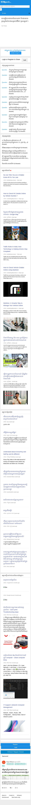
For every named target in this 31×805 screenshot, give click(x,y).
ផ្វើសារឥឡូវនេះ (16, 53)
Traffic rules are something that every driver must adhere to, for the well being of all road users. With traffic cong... (15, 258)
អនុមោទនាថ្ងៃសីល (10, 580)
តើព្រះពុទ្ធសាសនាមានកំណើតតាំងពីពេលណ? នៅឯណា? (14, 522)
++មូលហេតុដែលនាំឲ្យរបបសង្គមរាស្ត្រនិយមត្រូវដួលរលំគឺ (11, 543)
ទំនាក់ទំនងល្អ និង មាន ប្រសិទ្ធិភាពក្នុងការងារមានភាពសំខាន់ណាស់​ (15, 339)
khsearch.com (10, 764)
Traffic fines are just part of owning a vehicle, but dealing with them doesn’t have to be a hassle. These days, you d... (14, 276)
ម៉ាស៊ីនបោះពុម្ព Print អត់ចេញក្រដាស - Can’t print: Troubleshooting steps (13, 609)
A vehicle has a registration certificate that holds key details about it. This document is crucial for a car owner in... (15, 202)
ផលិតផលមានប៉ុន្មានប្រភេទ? (13, 500)
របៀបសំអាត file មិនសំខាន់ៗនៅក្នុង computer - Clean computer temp (14, 657)
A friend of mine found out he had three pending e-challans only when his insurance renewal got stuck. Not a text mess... (15, 184)
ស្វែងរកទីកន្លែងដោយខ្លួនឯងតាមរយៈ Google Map (13, 213)
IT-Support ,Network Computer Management (13, 706)
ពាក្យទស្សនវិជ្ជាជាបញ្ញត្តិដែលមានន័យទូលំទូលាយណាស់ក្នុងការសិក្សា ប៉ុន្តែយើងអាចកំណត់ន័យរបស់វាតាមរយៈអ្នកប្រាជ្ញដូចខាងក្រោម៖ (15, 441)
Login (24, 60)
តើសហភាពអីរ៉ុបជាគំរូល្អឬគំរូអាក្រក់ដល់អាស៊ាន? (13, 417)
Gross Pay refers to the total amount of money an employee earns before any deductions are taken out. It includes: (14, 462)
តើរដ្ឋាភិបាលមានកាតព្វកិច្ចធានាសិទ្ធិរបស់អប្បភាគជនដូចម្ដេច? (14, 472)
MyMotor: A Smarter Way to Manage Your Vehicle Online (13, 304)
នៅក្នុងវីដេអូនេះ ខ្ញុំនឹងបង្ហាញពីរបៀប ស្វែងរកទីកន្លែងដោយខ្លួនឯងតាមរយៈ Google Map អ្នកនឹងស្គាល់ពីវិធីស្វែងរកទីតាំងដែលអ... (15, 221)
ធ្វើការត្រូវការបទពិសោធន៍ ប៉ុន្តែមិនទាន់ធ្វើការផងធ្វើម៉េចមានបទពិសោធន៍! (15, 376)
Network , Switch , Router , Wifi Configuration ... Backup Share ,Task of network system (14, 715)
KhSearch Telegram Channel (15, 752)
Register (15, 744)
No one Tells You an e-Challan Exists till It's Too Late (13, 176)
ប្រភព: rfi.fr (6, 424)
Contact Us (11, 795)
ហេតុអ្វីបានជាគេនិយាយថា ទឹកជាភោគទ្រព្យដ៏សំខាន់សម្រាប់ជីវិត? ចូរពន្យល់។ (14, 20)
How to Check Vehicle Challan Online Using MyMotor (13, 268)
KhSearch (19, 795)
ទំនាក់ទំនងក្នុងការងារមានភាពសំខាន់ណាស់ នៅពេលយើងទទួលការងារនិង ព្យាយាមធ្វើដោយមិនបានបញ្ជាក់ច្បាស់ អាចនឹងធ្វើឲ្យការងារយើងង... (15, 348)
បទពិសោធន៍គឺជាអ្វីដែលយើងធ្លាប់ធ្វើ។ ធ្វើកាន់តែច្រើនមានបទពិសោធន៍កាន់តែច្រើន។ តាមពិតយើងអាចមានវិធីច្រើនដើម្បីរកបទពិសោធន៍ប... (15, 385)
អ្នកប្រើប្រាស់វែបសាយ (20, 764)
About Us (4, 795)
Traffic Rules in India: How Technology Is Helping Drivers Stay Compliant (15, 249)
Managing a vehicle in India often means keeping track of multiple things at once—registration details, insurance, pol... (15, 312)
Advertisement (5, 797)
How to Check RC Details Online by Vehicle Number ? (14, 194)
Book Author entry (16, 797)
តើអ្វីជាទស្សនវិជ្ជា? (9, 432)
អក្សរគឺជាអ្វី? (7, 510)
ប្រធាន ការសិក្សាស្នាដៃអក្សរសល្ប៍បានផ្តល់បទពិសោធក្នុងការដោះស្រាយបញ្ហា (15, 487)
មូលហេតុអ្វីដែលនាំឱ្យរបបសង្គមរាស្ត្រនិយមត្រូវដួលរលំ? (13, 535)
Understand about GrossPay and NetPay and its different (14, 453)
